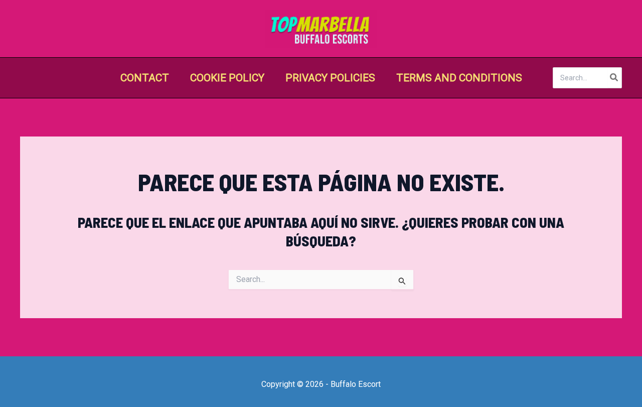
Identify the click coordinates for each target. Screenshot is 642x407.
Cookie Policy (227, 78)
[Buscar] (614, 78)
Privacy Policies (330, 78)
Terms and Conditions (459, 78)
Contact (144, 78)
